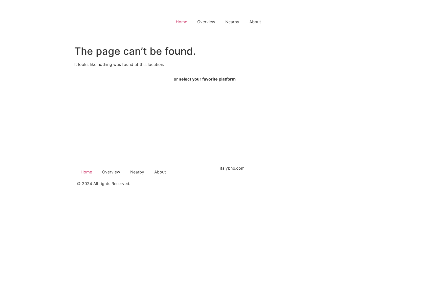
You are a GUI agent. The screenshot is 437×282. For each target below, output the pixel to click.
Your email (89, 137)
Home (181, 21)
